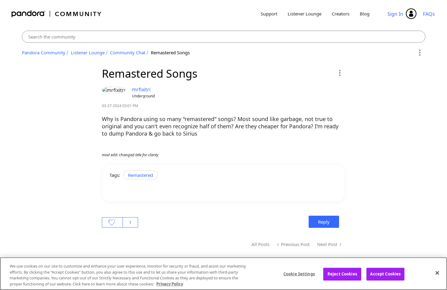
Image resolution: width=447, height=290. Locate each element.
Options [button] (419, 53)
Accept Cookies (385, 274)
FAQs (429, 14)
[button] (339, 73)
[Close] (437, 272)
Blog (364, 14)
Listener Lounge (304, 14)
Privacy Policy (169, 283)
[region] (223, 273)
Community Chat (127, 52)
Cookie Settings (299, 274)
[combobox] (223, 37)
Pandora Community (57, 14)
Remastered (140, 175)
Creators (340, 14)
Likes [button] (112, 222)
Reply (324, 222)
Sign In (395, 14)
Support (269, 14)
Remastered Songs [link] (170, 52)
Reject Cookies (342, 274)
